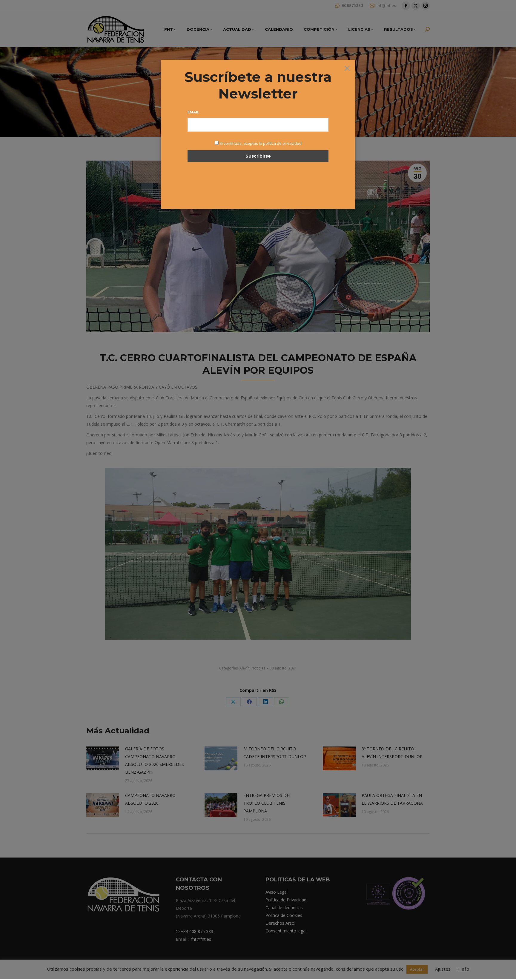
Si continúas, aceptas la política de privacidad (260, 143)
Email (193, 112)
